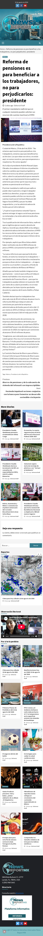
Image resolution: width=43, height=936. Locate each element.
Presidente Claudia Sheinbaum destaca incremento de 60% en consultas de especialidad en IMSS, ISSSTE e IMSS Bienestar (10, 470)
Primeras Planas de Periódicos (8, 700)
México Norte (34, 700)
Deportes (5, 746)
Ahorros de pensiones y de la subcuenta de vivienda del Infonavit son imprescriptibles (21, 382)
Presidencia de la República (19, 374)
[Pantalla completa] (39, 636)
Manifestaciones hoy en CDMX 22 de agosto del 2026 (32, 672)
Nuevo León (27, 703)
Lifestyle (26, 700)
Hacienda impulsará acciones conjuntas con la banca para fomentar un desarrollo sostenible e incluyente (22, 392)
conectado (24, 533)
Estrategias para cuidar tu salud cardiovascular (30, 756)
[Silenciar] (36, 636)
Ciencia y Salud (28, 749)
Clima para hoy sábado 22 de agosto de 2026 (18, 598)
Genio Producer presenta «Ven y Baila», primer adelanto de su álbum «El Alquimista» (10, 796)
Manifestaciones (29, 663)
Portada (12, 832)
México (5, 57)
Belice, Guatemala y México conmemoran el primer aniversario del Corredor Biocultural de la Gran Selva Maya (10, 509)
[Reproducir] (4, 636)
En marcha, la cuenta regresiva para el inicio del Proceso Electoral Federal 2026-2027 (32, 433)
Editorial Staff (19, 105)
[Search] (39, 43)
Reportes (10, 593)
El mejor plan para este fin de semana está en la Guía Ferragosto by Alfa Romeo (9, 842)
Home (2, 49)
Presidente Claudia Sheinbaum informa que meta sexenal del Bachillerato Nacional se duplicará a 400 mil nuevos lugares (32, 509)
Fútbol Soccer (13, 746)
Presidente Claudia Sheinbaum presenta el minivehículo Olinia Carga (10, 433)
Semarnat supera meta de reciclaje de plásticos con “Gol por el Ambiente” (32, 467)
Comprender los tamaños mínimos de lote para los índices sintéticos (31, 841)
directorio (20, 893)
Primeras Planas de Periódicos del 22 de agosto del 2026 (9, 710)
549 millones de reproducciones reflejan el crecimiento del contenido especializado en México (30, 798)
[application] (21, 626)
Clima (4, 593)
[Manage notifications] (4, 931)
